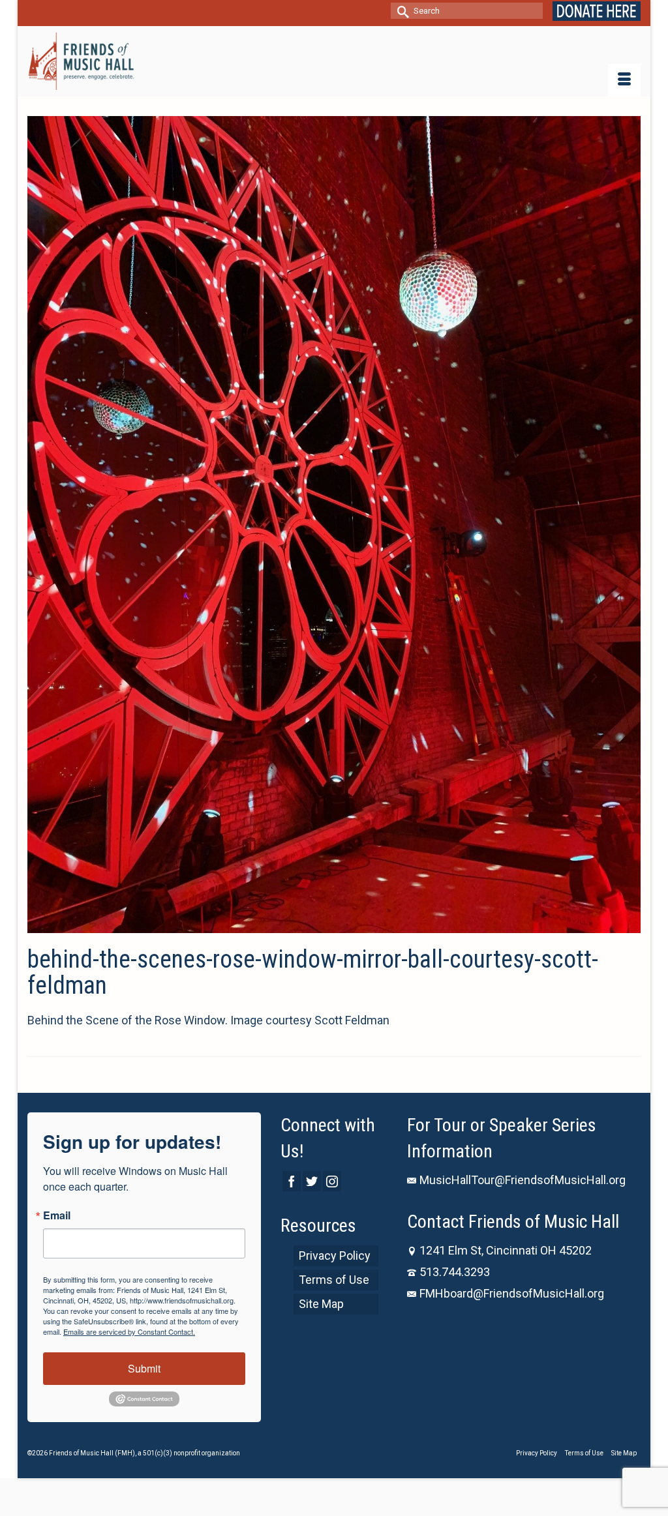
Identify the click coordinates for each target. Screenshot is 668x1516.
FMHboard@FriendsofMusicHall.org (511, 1293)
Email (56, 1215)
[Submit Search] (400, 11)
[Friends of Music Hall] (80, 61)
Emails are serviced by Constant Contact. (129, 1331)
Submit (144, 1368)
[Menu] (624, 80)
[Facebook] (291, 1181)
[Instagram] (332, 1181)
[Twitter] (312, 1181)
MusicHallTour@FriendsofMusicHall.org (522, 1180)
